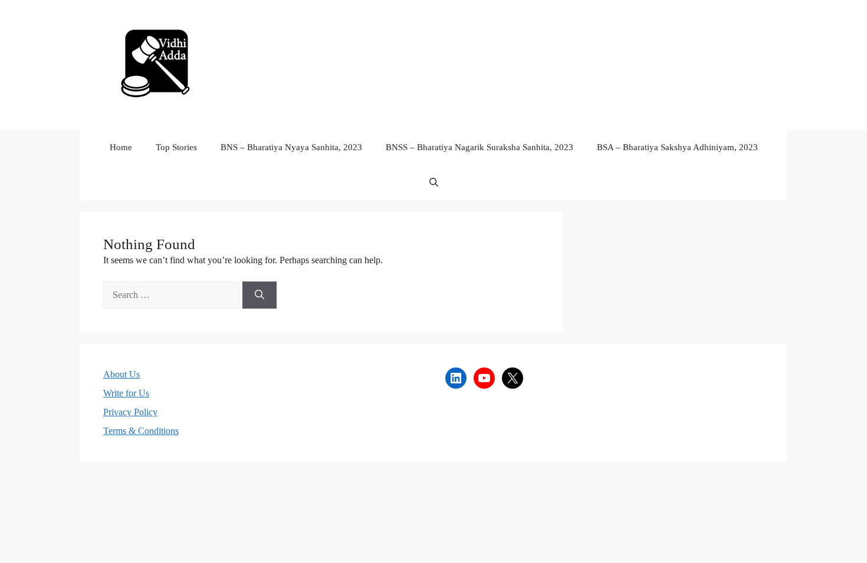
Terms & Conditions (141, 431)
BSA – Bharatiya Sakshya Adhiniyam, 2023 (677, 147)
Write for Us (126, 393)
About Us (121, 374)
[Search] (259, 295)
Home (121, 147)
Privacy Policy (130, 412)
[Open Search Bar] (434, 182)
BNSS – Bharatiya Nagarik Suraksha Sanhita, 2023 (479, 147)
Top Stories (176, 147)
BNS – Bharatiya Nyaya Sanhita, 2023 (291, 147)
